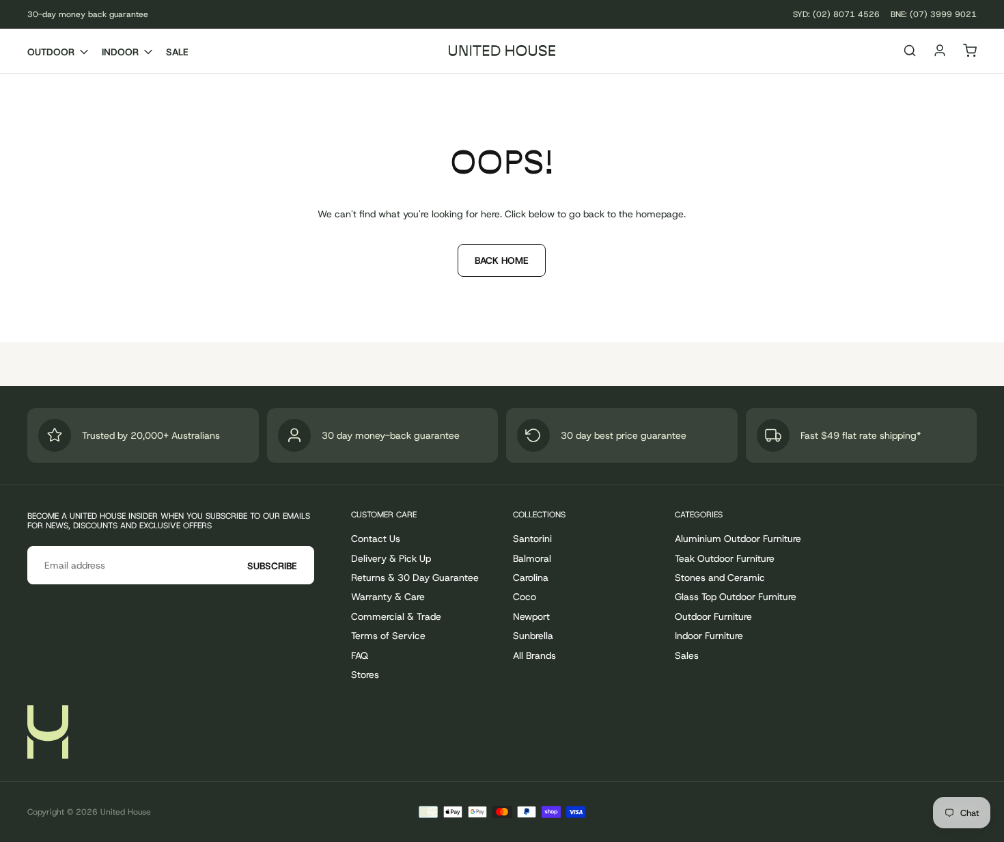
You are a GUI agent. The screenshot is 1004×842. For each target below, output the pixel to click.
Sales (687, 655)
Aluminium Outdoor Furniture (738, 538)
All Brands (534, 655)
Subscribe (272, 566)
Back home (502, 260)
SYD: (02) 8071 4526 (836, 14)
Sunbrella (533, 635)
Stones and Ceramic (720, 577)
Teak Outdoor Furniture (725, 558)
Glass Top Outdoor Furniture (735, 596)
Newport (531, 616)
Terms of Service (388, 635)
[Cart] (970, 52)
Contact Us (375, 538)
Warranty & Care (388, 596)
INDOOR (120, 52)
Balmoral (532, 558)
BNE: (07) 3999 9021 (934, 14)
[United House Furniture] (47, 732)
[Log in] (940, 52)
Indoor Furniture (709, 635)
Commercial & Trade (396, 616)
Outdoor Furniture (713, 616)
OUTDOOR (50, 52)
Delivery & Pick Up (391, 558)
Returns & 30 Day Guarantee (415, 577)
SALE (177, 52)
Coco (524, 596)
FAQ (359, 655)
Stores (365, 674)
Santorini (532, 538)
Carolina (530, 577)
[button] (910, 52)
